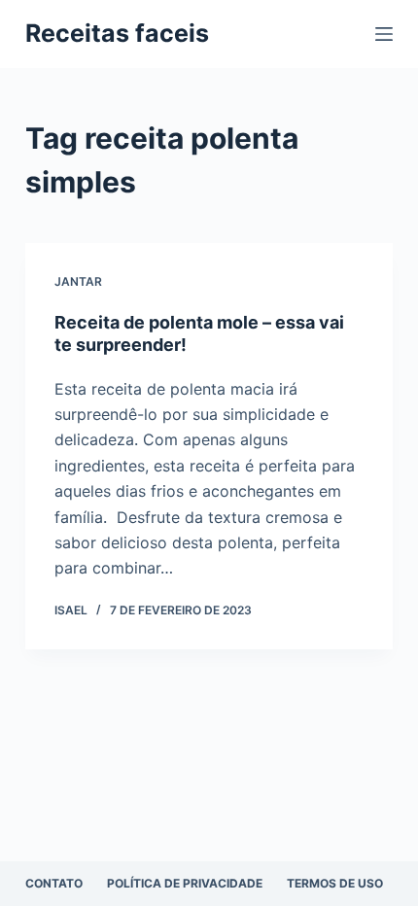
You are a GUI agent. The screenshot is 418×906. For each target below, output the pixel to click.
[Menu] (384, 34)
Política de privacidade (184, 883)
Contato (54, 883)
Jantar (78, 281)
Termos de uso (335, 883)
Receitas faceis (117, 33)
